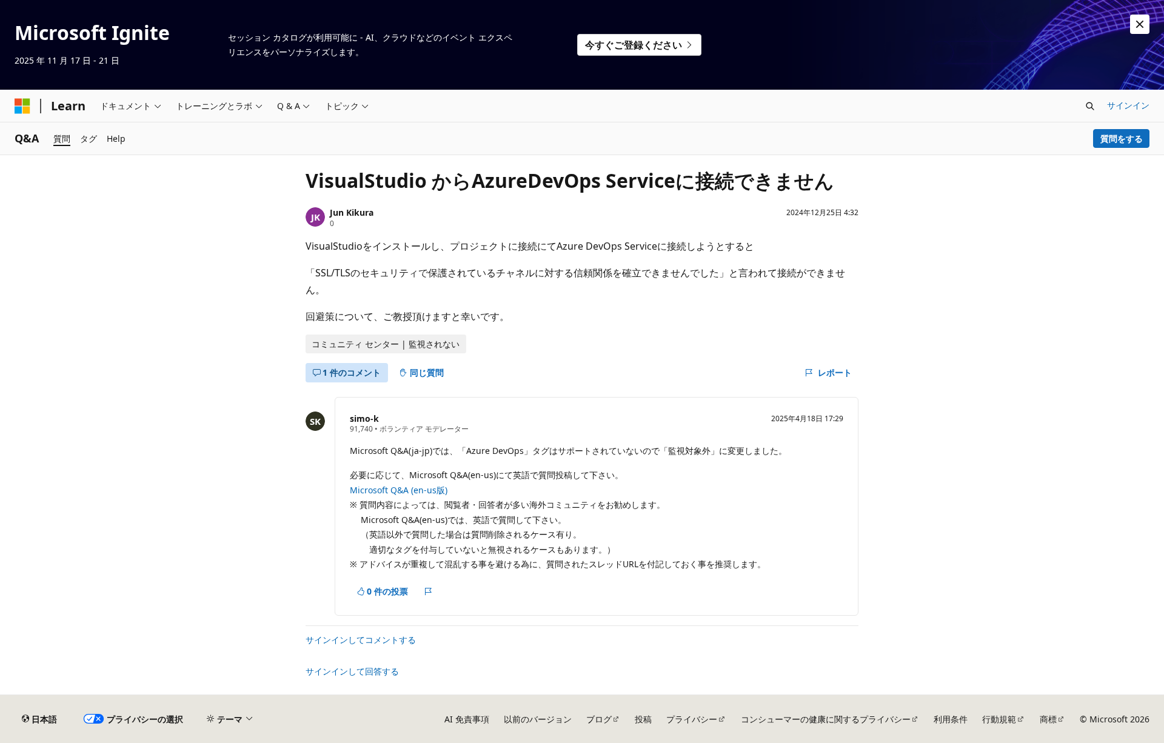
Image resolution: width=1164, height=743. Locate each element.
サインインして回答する (352, 671)
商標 (1048, 719)
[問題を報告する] (428, 591)
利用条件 (951, 719)
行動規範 (999, 719)
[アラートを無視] (1139, 24)
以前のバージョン (538, 719)
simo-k (364, 418)
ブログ (599, 719)
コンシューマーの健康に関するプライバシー (826, 719)
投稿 (643, 719)
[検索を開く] (1090, 106)
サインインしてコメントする (361, 639)
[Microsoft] (22, 106)
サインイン (1128, 105)
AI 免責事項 (466, 719)
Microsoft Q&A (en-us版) (398, 490)
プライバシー (691, 719)
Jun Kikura (351, 212)
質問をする (1121, 138)
